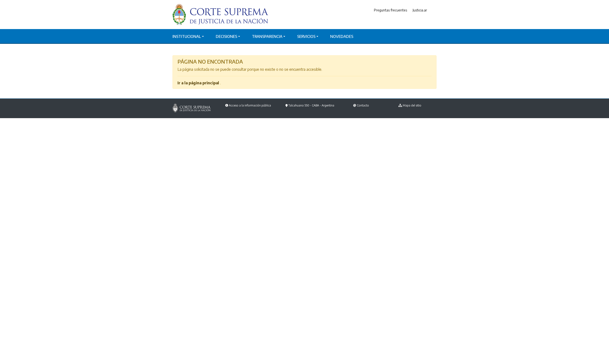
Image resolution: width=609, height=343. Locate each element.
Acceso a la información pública (250, 105)
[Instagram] (435, 10)
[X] (431, 10)
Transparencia (267, 36)
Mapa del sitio (412, 105)
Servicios (306, 36)
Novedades (341, 36)
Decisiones (226, 36)
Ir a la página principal (198, 83)
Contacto (363, 105)
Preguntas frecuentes (390, 10)
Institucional (186, 36)
